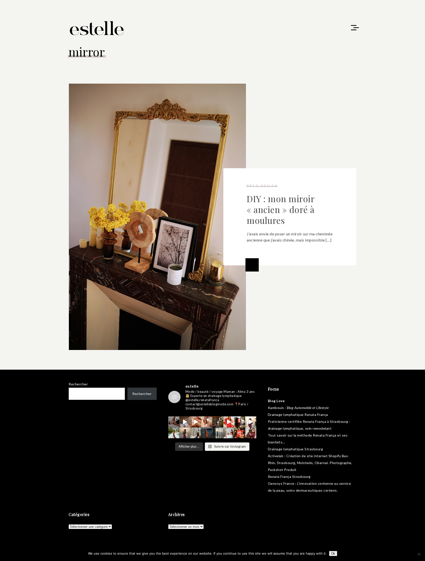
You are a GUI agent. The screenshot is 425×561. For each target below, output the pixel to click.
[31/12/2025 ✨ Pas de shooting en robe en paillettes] (206, 433)
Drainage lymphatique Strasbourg (295, 449)
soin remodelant (318, 428)
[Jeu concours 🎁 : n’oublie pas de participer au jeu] (250, 421)
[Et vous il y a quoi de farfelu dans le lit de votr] (195, 421)
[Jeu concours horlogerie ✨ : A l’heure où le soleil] (184, 433)
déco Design (262, 185)
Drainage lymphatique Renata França (298, 414)
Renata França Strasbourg (289, 476)
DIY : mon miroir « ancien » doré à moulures (281, 209)
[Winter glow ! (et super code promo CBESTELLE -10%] (239, 421)
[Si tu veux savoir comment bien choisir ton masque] (173, 421)
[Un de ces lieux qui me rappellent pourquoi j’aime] (217, 433)
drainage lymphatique (285, 428)
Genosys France (281, 483)
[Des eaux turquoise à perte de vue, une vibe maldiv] (173, 433)
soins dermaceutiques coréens (311, 490)
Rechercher (78, 384)
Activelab (276, 456)
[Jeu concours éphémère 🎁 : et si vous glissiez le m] (239, 433)
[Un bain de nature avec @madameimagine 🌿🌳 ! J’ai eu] (217, 421)
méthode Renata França (316, 435)
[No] (418, 554)
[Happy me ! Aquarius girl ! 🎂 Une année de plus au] (228, 421)
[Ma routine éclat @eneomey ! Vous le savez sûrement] (228, 433)
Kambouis (276, 408)
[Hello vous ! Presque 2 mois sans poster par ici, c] (206, 421)
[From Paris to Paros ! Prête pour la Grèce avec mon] (184, 421)
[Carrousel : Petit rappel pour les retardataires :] (250, 433)
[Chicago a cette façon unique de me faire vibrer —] (195, 433)
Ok (333, 553)
